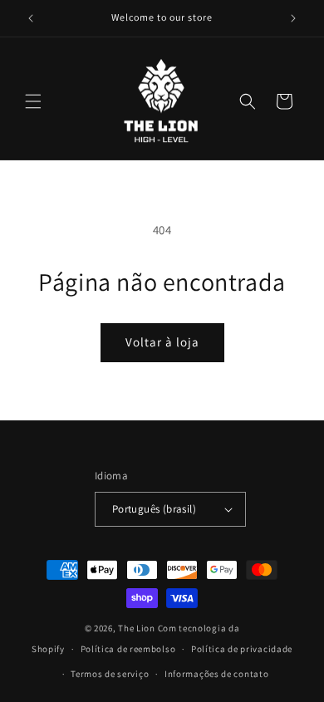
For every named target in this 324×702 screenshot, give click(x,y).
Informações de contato (216, 674)
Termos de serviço (110, 674)
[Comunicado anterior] (30, 18)
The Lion (136, 628)
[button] (33, 101)
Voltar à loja (162, 342)
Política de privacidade (241, 649)
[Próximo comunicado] (293, 18)
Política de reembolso (128, 649)
